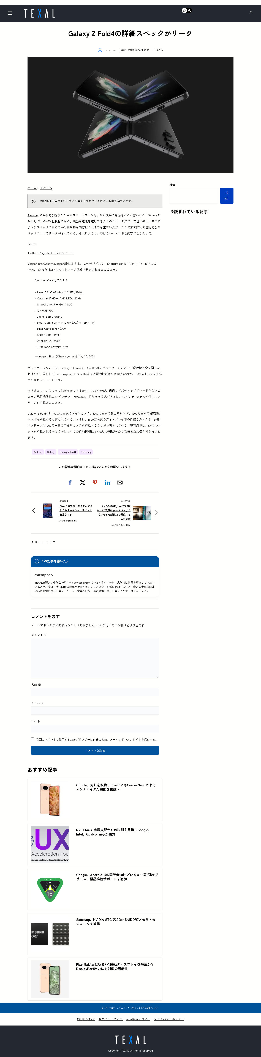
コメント (39, 634)
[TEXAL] (39, 10)
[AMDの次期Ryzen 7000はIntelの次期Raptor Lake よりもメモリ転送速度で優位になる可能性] (142, 508)
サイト (35, 721)
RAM (31, 269)
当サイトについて (111, 1019)
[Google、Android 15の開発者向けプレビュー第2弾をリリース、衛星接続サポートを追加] (50, 873)
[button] (70, 482)
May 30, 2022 (86, 356)
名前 (36, 684)
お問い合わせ (86, 1019)
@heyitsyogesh (54, 263)
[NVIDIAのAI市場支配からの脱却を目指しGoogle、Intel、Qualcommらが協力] (50, 829)
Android (38, 452)
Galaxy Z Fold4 (68, 452)
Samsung (33, 215)
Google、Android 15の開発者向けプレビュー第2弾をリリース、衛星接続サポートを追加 (117, 876)
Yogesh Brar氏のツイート (56, 253)
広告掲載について (138, 1019)
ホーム (32, 188)
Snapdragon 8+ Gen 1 (121, 263)
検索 (173, 185)
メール (37, 702)
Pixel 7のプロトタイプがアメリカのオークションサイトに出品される (75, 510)
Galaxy (51, 452)
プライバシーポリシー (169, 1019)
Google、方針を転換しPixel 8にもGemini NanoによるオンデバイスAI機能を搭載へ (116, 787)
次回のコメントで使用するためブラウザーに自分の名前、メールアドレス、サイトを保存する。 (97, 739)
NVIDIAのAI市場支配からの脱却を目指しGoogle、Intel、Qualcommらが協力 (113, 832)
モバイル (158, 50)
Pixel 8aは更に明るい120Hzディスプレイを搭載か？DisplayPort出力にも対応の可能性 (115, 966)
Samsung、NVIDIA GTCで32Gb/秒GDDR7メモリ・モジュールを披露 (116, 921)
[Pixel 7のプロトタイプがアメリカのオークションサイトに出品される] (48, 506)
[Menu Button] (11, 14)
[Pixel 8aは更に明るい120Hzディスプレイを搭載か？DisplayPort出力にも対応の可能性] (50, 963)
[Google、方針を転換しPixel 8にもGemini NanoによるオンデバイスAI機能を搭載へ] (50, 784)
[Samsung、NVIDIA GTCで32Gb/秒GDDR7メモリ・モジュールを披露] (50, 918)
